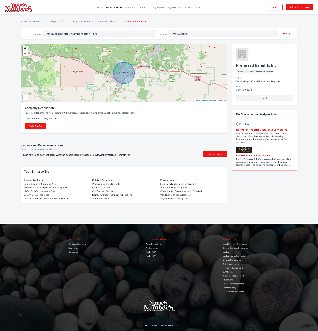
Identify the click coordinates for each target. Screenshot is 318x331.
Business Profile (114, 7)
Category (36, 33)
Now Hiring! (73, 248)
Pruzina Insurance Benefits (106, 183)
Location (163, 33)
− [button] (25, 53)
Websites (227, 252)
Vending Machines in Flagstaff (175, 194)
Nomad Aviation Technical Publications (112, 194)
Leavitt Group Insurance (36, 194)
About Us (130, 7)
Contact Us (144, 7)
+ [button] (25, 48)
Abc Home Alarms (101, 198)
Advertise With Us (154, 244)
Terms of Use (167, 325)
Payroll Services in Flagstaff (174, 198)
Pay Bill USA (158, 7)
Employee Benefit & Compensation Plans (94, 21)
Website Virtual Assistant (234, 256)
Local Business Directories (235, 244)
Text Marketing (229, 287)
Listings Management (232, 260)
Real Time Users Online (233, 291)
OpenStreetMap (209, 100)
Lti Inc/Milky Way (101, 187)
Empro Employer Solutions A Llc (40, 183)
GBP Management (231, 264)
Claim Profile (35, 126)
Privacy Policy (151, 325)
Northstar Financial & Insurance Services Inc (47, 198)
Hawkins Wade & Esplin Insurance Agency (45, 187)
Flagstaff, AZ (57, 21)
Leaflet (197, 100)
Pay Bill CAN (173, 7)
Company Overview (77, 244)
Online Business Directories (235, 248)
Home (100, 7)
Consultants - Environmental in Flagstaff (181, 191)
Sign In (274, 7)
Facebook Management (233, 283)
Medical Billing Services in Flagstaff (178, 183)
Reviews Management (233, 268)
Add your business (299, 7)
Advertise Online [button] (192, 7)
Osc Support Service (103, 191)
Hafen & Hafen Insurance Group (40, 191)
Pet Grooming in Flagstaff (173, 187)
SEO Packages (229, 272)
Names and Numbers (31, 21)
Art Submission (152, 248)
